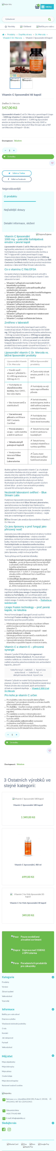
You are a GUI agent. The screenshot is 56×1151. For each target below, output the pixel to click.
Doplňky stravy (25, 34)
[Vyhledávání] (49, 19)
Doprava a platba (8, 1019)
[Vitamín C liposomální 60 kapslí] (15, 83)
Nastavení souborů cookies (12, 1085)
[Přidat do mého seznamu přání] (52, 163)
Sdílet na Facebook (18, 179)
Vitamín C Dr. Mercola (12, 38)
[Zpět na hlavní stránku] (3, 34)
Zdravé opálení (7, 991)
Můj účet (7, 1056)
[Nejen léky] (15, 7)
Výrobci (5, 987)
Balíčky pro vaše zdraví (11, 1014)
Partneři (5, 1043)
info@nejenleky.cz (18, 1118)
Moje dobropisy (8, 1067)
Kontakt (5, 1033)
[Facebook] (4, 1128)
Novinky (11, 26)
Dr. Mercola (40, 34)
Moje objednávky (8, 1062)
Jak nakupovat (7, 1038)
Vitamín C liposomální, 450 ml (28, 865)
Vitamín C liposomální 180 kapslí (28, 805)
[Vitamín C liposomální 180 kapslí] (28, 798)
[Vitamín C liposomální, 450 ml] (28, 846)
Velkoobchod (7, 996)
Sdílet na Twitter (18, 173)
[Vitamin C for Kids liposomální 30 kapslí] (28, 895)
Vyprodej (5, 1001)
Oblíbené (27, 26)
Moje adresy (6, 1071)
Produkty (11, 34)
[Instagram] (10, 1128)
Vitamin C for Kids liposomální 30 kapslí (28, 903)
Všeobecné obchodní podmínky (14, 1024)
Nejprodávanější (11, 188)
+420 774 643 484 (13, 1114)
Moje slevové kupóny (10, 1081)
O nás (4, 1028)
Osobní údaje (7, 1076)
